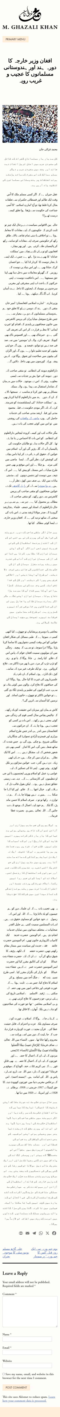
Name (6, 1334)
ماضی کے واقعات (29, 418)
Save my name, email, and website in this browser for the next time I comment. (28, 1376)
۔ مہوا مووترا (45, 485)
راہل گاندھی (19, 485)
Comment (9, 1294)
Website (7, 1361)
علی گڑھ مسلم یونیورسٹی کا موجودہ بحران (15, 1252)
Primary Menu (15, 39)
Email (6, 1348)
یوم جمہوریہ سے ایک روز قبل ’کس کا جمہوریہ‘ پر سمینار (44, 1252)
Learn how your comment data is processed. (28, 1399)
